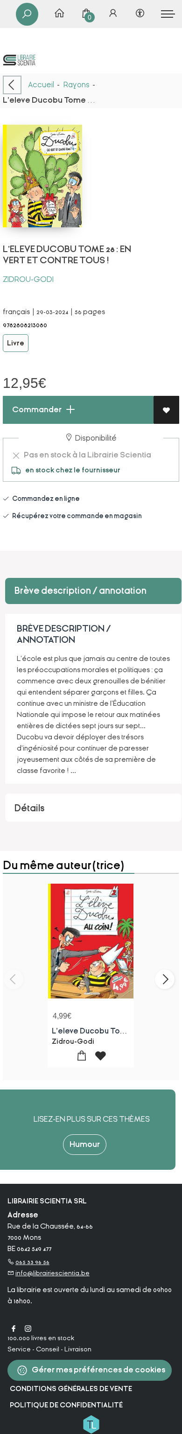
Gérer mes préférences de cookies (97, 1370)
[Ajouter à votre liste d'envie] (166, 410)
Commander (36, 410)
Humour (85, 1144)
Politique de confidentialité (66, 1405)
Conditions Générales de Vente (71, 1388)
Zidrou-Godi (28, 279)
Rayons (76, 85)
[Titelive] (91, 1423)
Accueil (41, 85)
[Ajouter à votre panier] (81, 1056)
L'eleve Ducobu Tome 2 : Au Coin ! (113, 1031)
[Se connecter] (113, 14)
